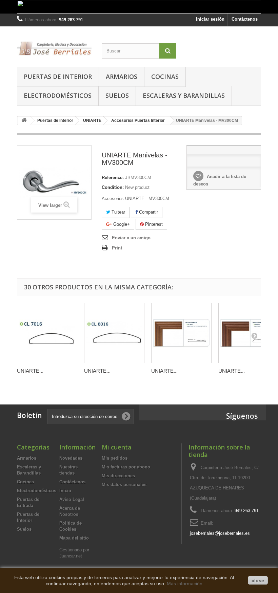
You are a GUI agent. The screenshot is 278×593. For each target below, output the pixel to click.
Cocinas (165, 76)
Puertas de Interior (58, 76)
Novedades (70, 458)
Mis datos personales (124, 484)
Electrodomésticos (58, 95)
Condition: (113, 187)
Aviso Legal (71, 499)
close (258, 580)
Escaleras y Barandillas (184, 95)
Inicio (65, 490)
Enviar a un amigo (131, 237)
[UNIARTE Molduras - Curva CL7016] (47, 333)
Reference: (113, 177)
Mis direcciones (118, 475)
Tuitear (117, 212)
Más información (184, 583)
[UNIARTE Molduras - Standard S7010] (181, 333)
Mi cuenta (117, 447)
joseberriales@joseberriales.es (220, 533)
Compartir (148, 212)
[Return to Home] (24, 120)
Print (117, 247)
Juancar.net (70, 555)
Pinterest (153, 224)
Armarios (121, 76)
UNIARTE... (30, 371)
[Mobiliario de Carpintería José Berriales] (54, 48)
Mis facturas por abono (126, 466)
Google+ (121, 224)
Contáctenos (245, 19)
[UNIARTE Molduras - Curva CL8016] (114, 333)
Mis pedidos (114, 458)
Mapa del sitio (74, 538)
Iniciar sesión (210, 19)
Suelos (117, 95)
